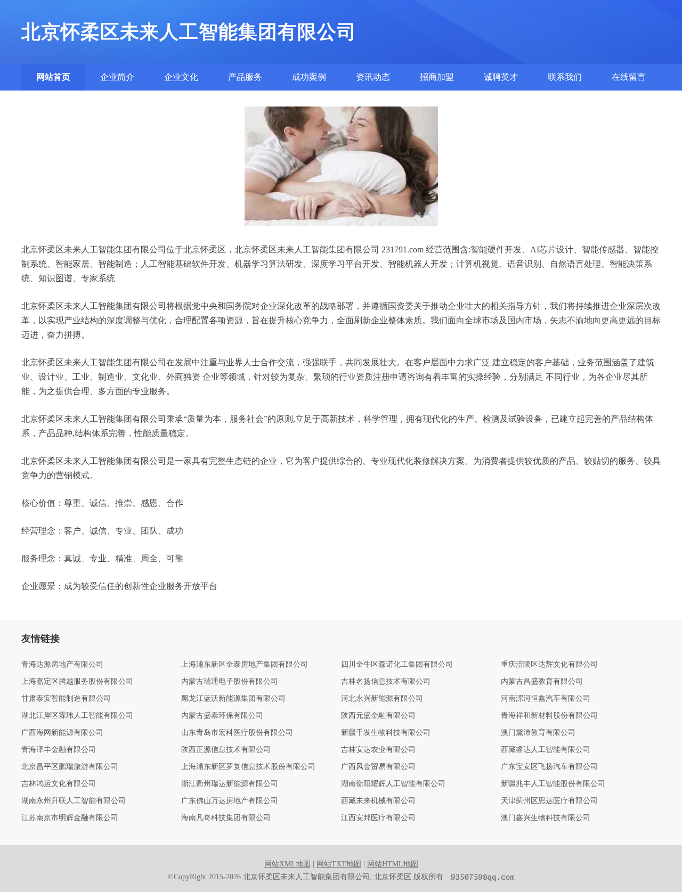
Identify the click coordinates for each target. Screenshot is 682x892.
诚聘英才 (501, 76)
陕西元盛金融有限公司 (378, 715)
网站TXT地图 (338, 864)
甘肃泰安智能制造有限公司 (66, 698)
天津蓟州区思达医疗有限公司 (549, 801)
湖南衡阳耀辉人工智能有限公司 (393, 784)
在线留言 (629, 76)
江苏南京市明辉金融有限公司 (69, 818)
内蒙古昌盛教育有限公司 (542, 681)
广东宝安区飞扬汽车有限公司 (549, 767)
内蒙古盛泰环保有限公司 (222, 715)
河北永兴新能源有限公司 (382, 698)
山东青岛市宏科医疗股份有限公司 (237, 732)
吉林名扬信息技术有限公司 (386, 681)
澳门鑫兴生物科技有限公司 (545, 818)
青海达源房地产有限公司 (62, 664)
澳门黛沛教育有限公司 (538, 732)
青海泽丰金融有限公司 (58, 750)
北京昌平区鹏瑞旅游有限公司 (69, 767)
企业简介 (117, 76)
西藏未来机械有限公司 (378, 801)
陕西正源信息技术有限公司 (226, 750)
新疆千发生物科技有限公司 (386, 732)
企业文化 (181, 76)
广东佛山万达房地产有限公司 (229, 801)
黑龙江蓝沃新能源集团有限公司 (233, 698)
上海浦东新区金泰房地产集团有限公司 (244, 664)
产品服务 (245, 76)
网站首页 (53, 76)
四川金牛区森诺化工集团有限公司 (397, 664)
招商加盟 (437, 76)
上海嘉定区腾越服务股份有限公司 (77, 681)
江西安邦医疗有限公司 (378, 818)
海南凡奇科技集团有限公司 (226, 818)
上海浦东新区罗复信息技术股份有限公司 (248, 767)
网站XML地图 (287, 864)
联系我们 (565, 76)
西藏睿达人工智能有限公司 (545, 750)
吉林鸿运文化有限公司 (58, 784)
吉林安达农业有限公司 (378, 750)
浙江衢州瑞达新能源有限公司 (229, 784)
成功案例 (309, 76)
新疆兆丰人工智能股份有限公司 (553, 784)
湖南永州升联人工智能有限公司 (73, 801)
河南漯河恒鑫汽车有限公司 (545, 698)
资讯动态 (373, 76)
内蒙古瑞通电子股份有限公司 (229, 681)
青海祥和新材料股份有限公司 (549, 715)
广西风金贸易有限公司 (378, 767)
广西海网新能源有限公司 (62, 732)
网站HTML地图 (392, 864)
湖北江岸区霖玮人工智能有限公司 (77, 715)
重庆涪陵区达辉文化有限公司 (549, 664)
